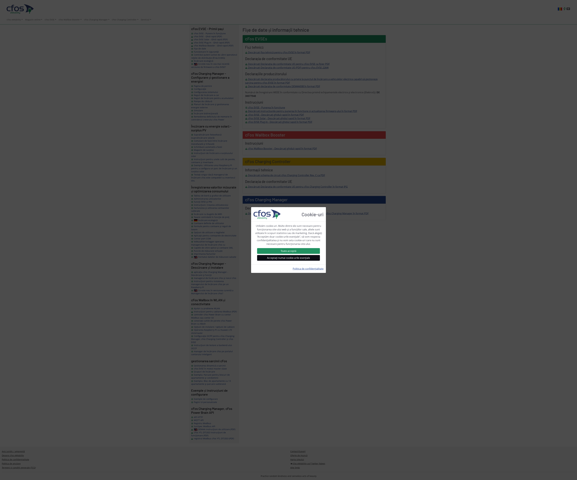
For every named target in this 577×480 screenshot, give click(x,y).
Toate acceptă (288, 251)
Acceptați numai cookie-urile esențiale (288, 258)
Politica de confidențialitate (308, 268)
